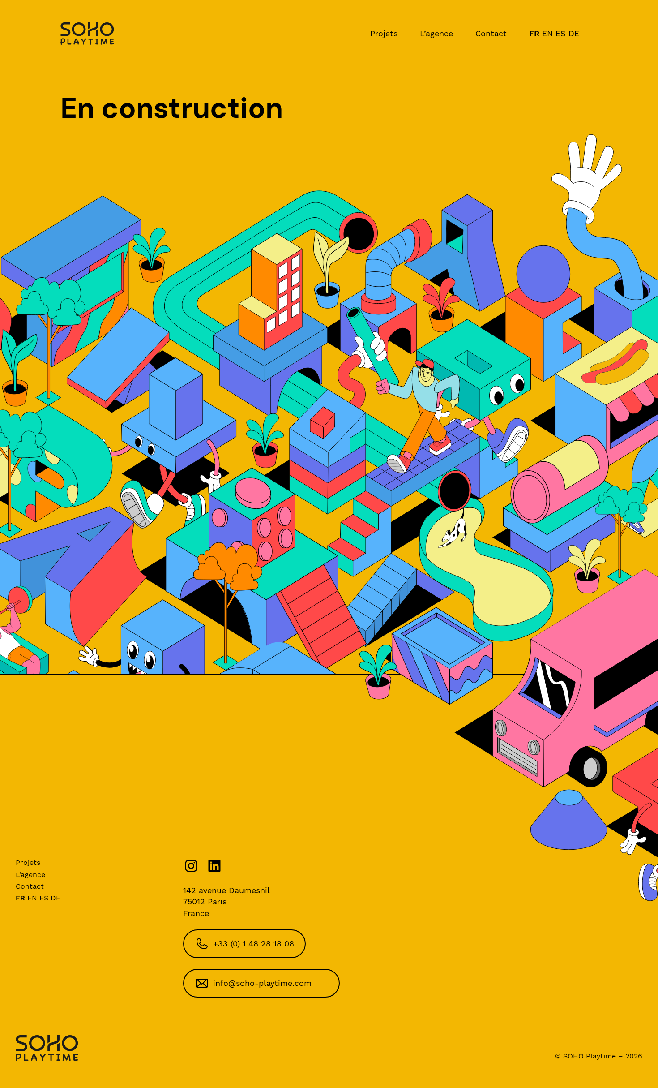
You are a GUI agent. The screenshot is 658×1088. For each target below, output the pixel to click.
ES (560, 33)
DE (573, 33)
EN (547, 33)
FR (534, 33)
